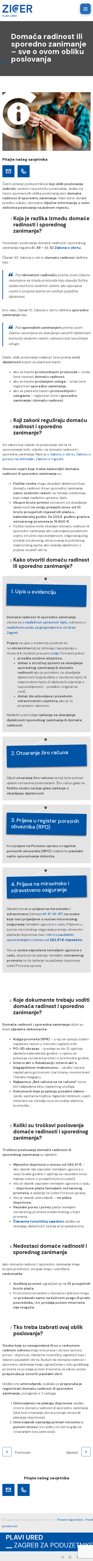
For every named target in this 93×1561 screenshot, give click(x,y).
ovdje (54, 653)
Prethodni (22, 1452)
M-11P (57, 914)
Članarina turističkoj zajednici (38, 1221)
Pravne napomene (70, 1520)
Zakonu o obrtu (62, 454)
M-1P (47, 914)
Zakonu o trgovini (49, 459)
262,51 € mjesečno (65, 940)
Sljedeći (72, 1452)
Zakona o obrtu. (68, 247)
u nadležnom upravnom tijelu (44, 622)
